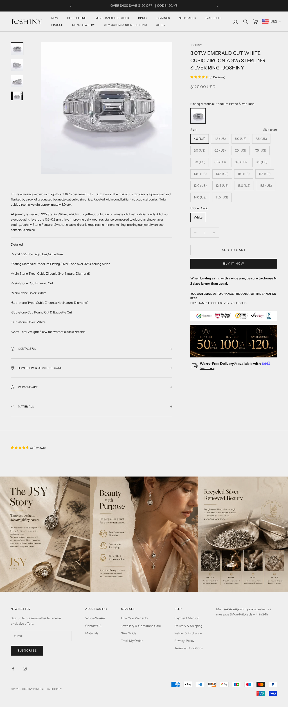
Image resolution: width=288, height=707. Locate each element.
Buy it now (233, 263)
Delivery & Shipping (188, 626)
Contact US (93, 626)
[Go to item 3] (17, 81)
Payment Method (186, 618)
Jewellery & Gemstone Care (141, 626)
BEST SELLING (76, 18)
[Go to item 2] (17, 65)
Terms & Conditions (188, 648)
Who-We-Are (95, 618)
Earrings (163, 18)
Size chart (270, 130)
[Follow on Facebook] (13, 668)
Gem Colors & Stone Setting (125, 25)
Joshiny (196, 45)
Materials (91, 633)
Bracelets (213, 18)
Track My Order (132, 641)
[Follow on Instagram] (24, 668)
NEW (54, 18)
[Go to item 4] (17, 96)
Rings (142, 18)
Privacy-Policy (184, 641)
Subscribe (27, 650)
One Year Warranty (134, 618)
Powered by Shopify (47, 689)
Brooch (57, 25)
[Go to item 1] (17, 48)
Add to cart (234, 250)
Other (160, 25)
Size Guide (128, 633)
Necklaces (187, 18)
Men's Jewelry (83, 25)
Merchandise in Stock (112, 18)
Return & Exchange (188, 633)
